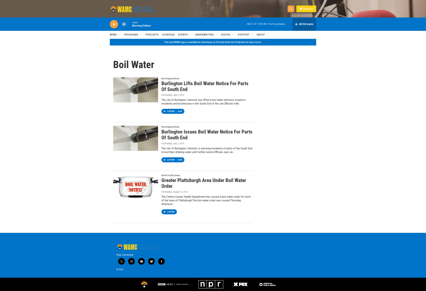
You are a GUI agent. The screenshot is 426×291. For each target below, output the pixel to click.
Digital (226, 34)
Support (243, 34)
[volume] (124, 24)
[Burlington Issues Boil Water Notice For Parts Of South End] (135, 138)
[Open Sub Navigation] (119, 34)
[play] (114, 24)
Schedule (168, 34)
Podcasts (152, 34)
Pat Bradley (166, 95)
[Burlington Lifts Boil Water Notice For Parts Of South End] (135, 89)
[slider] (129, 24)
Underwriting (204, 34)
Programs (131, 34)
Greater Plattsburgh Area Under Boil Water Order (203, 183)
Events (183, 34)
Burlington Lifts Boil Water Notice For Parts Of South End (204, 86)
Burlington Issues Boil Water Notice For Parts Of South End (206, 134)
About (261, 34)
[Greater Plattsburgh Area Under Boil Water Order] (135, 186)
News (113, 34)
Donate (308, 8)
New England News (170, 78)
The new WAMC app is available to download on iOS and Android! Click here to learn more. (213, 42)
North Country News (170, 175)
